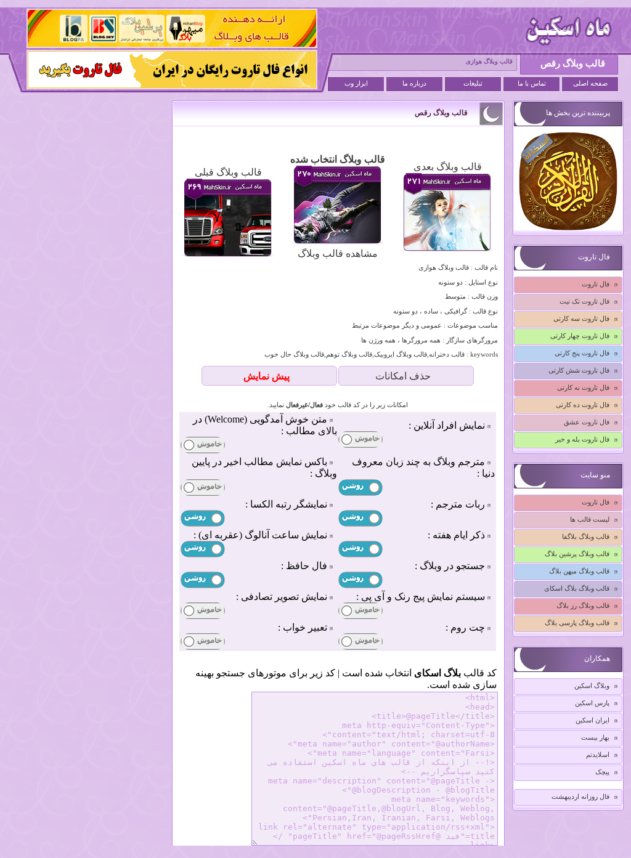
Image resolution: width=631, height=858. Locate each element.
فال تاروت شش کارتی (578, 370)
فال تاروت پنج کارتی (582, 353)
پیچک (602, 771)
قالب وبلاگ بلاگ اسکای (576, 588)
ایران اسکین (592, 720)
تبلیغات (472, 83)
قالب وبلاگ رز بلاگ (582, 605)
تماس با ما (532, 83)
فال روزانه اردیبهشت (580, 796)
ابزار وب (356, 83)
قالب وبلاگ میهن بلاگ (579, 571)
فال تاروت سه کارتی (581, 318)
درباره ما (414, 83)
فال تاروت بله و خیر (582, 439)
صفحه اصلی (590, 83)
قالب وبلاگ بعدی (447, 166)
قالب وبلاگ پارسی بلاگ (577, 622)
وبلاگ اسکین (591, 685)
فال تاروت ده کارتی (582, 404)
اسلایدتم (597, 754)
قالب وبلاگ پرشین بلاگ (577, 553)
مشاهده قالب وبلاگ (338, 253)
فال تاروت (595, 284)
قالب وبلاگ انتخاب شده (337, 159)
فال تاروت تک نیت (584, 301)
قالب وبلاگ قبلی (228, 172)
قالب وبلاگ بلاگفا (585, 536)
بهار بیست (595, 737)
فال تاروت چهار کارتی (579, 335)
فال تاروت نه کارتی (583, 387)
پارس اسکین (592, 702)
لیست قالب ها (589, 519)
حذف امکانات (403, 376)
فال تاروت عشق (586, 422)
